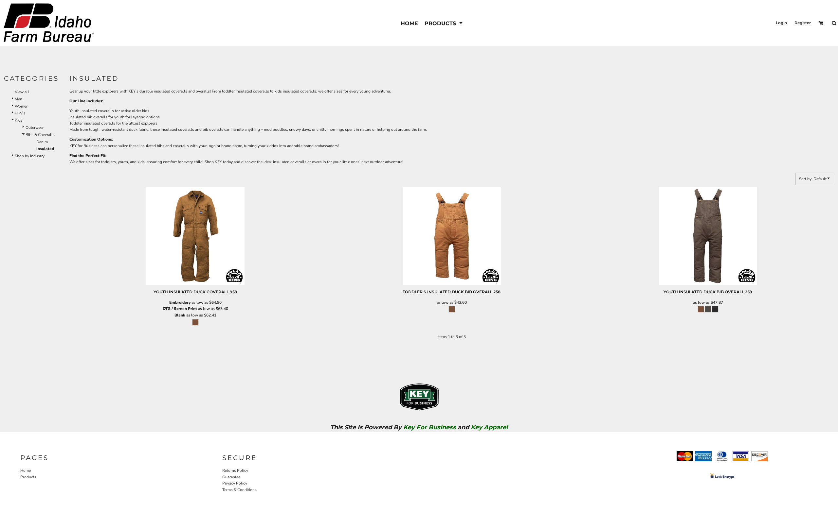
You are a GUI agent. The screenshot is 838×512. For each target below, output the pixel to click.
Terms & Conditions (239, 489)
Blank (179, 315)
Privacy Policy (234, 483)
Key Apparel (489, 427)
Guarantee (231, 477)
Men (18, 99)
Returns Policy (235, 470)
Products (28, 477)
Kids (19, 120)
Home (25, 470)
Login (781, 22)
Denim (42, 142)
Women (21, 106)
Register (802, 22)
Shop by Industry (30, 156)
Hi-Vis (20, 113)
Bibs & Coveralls (40, 134)
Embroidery (180, 302)
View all (22, 91)
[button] (444, 23)
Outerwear (35, 127)
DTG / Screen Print (180, 308)
